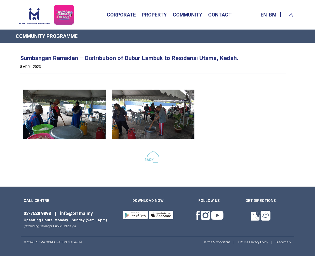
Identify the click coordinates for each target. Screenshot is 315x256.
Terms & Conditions (219, 242)
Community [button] (187, 15)
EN (264, 15)
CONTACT (220, 15)
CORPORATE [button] (121, 15)
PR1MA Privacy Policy (253, 242)
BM (272, 15)
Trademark (281, 242)
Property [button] (154, 15)
